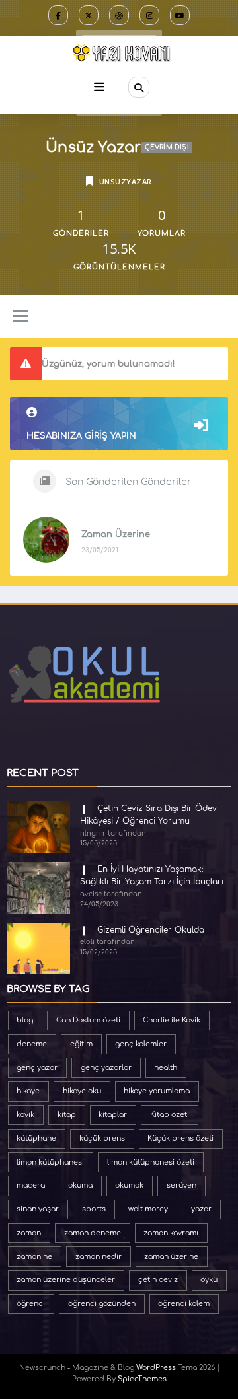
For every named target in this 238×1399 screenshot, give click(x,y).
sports (94, 1209)
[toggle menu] (20, 317)
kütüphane (36, 1138)
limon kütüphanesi (50, 1162)
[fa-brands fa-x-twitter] (89, 15)
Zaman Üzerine (115, 534)
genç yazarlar (106, 1067)
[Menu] (99, 86)
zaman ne (34, 1256)
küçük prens (102, 1138)
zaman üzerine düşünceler (66, 1279)
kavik (25, 1114)
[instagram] (149, 15)
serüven (181, 1185)
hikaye (28, 1091)
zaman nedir (98, 1256)
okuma (80, 1185)
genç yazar (37, 1067)
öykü (209, 1279)
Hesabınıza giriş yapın (81, 436)
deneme (32, 1044)
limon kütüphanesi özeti (150, 1162)
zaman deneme (92, 1233)
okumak (129, 1185)
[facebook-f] (58, 15)
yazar (201, 1209)
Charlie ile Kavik (171, 1020)
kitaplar (113, 1114)
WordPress (156, 1367)
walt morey (148, 1209)
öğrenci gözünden (102, 1303)
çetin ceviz (158, 1279)
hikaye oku (82, 1091)
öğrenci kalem (184, 1303)
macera (31, 1185)
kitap (67, 1114)
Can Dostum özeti (88, 1020)
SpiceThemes (142, 1378)
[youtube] (180, 15)
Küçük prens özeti (180, 1138)
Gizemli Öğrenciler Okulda (150, 930)
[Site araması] (138, 87)
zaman (29, 1233)
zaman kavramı (170, 1233)
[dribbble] (119, 15)
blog (25, 1020)
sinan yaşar (38, 1209)
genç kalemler (141, 1044)
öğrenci (31, 1303)
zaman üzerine (171, 1256)
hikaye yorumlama (157, 1091)
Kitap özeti (169, 1114)
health (165, 1067)
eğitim (81, 1044)
